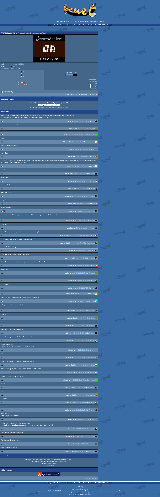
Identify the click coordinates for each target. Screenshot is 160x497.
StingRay (92, 196)
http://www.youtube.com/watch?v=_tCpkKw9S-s (17, 346)
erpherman (91, 134)
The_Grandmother (89, 243)
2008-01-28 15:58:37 (83, 265)
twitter (43, 107)
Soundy (92, 436)
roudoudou (91, 451)
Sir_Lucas (91, 365)
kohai (93, 121)
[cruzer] (96, 444)
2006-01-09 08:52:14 (83, 204)
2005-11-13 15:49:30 (80, 196)
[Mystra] (96, 318)
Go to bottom (80, 29)
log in (88, 478)
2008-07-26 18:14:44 (83, 301)
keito (93, 181)
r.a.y (93, 211)
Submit (109, 25)
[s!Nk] (96, 350)
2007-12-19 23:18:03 (81, 228)
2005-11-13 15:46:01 (82, 189)
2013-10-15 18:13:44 (80, 410)
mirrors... (94, 89)
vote (75, 21)
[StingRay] (96, 196)
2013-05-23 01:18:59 (78, 380)
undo (93, 94)
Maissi (93, 228)
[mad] (96, 280)
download (93, 79)
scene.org (79, 491)
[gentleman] (96, 387)
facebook (38, 107)
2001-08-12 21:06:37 (82, 121)
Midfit (93, 189)
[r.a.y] (96, 211)
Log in (50, 25)
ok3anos (92, 357)
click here (51, 463)
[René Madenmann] (96, 235)
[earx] (96, 301)
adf (96, 83)
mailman (92, 340)
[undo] (97, 94)
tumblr (54, 107)
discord (114, 491)
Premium (92, 410)
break (93, 166)
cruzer (93, 444)
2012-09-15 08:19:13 (80, 357)
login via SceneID (52, 474)
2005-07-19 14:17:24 (83, 157)
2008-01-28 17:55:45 (83, 288)
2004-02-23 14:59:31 (83, 128)
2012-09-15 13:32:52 (79, 365)
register (94, 478)
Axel (93, 265)
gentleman (91, 387)
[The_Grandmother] (96, 243)
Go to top (80, 487)
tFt (94, 250)
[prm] (96, 128)
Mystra (92, 318)
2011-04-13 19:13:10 (80, 340)
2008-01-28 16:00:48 (80, 273)
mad (93, 280)
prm (93, 128)
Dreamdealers (37, 33)
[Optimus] (96, 258)
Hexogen (92, 402)
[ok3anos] (96, 357)
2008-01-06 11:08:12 (84, 250)
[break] (96, 166)
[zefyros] (96, 294)
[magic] (96, 310)
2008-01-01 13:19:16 (74, 235)
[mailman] (96, 340)
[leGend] (96, 372)
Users (76, 25)
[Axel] (96, 265)
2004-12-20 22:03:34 (77, 142)
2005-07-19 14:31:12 (82, 166)
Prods (56, 25)
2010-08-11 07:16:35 (81, 318)
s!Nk (93, 350)
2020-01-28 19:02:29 (82, 444)
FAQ (103, 25)
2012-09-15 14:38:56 (81, 372)
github (99, 493)
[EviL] (96, 157)
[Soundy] (96, 436)
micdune (92, 395)
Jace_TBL (69, 21)
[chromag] (96, 325)
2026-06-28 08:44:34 (79, 451)
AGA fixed (94, 85)
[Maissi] (96, 228)
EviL (93, 157)
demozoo (94, 81)
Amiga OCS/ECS (17, 64)
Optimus (92, 258)
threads (65, 107)
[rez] (96, 149)
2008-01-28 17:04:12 (83, 280)
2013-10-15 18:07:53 (80, 402)
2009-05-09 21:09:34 (82, 310)
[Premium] (96, 410)
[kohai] (96, 121)
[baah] (96, 419)
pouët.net (41, 491)
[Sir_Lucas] (96, 365)
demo (14, 66)
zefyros (92, 294)
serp (93, 204)
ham (93, 288)
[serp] (96, 204)
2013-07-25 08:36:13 (80, 395)
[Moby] (2, 92)
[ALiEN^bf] (96, 174)
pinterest (49, 107)
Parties (69, 25)
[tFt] (96, 250)
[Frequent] (96, 333)
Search (93, 25)
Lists (88, 25)
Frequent (92, 333)
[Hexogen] (96, 402)
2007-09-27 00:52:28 (81, 220)
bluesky (59, 107)
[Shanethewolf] (96, 142)
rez (94, 149)
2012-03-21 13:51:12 (83, 350)
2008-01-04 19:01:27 (74, 243)
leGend (92, 372)
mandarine (65, 491)
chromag (92, 325)
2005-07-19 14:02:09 (84, 149)
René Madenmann (89, 235)
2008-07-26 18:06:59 (81, 294)
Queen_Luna (91, 380)
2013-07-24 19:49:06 (79, 387)
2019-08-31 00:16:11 (81, 436)
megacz (92, 220)
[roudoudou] (96, 451)
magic (93, 310)
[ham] (96, 288)
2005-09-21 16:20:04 (80, 174)
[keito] (96, 181)
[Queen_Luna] (96, 380)
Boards (82, 25)
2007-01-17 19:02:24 (83, 211)
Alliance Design (24, 33)
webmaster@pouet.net (88, 493)
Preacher (92, 273)
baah (93, 419)
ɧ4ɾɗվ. (93, 429)
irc (121, 491)
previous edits (49, 465)
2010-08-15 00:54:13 (80, 333)
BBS (99, 25)
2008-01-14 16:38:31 (79, 258)
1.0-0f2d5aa (49, 491)
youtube (94, 87)
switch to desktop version (80, 489)
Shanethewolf (90, 142)
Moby (6, 92)
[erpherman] (96, 134)
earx (93, 301)
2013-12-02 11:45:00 (82, 429)
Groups (63, 25)
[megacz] (96, 220)
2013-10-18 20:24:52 (83, 419)
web (44, 33)
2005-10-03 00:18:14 (83, 181)
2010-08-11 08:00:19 (80, 325)
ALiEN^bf (92, 174)
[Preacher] (96, 273)
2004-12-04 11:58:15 (79, 134)
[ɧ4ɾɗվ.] (96, 429)
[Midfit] (96, 189)
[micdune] (96, 395)
